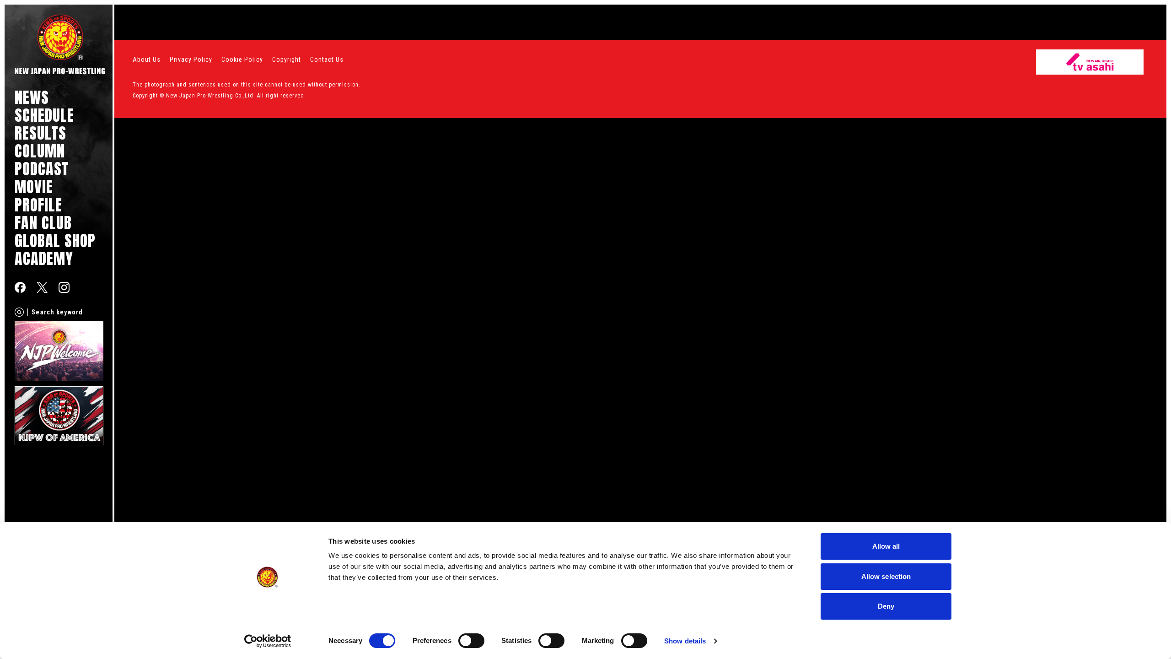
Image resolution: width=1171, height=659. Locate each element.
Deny (886, 606)
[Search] (19, 312)
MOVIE (34, 186)
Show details (685, 641)
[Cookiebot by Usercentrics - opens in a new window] (268, 641)
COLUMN (40, 150)
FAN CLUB (43, 222)
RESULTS (40, 133)
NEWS (32, 97)
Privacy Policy (191, 59)
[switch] (471, 640)
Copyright (286, 59)
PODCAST (42, 168)
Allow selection (886, 576)
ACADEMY (44, 258)
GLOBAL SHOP (55, 240)
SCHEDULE (44, 115)
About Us (147, 59)
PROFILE (38, 204)
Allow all (886, 546)
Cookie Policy (242, 59)
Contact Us (327, 59)
